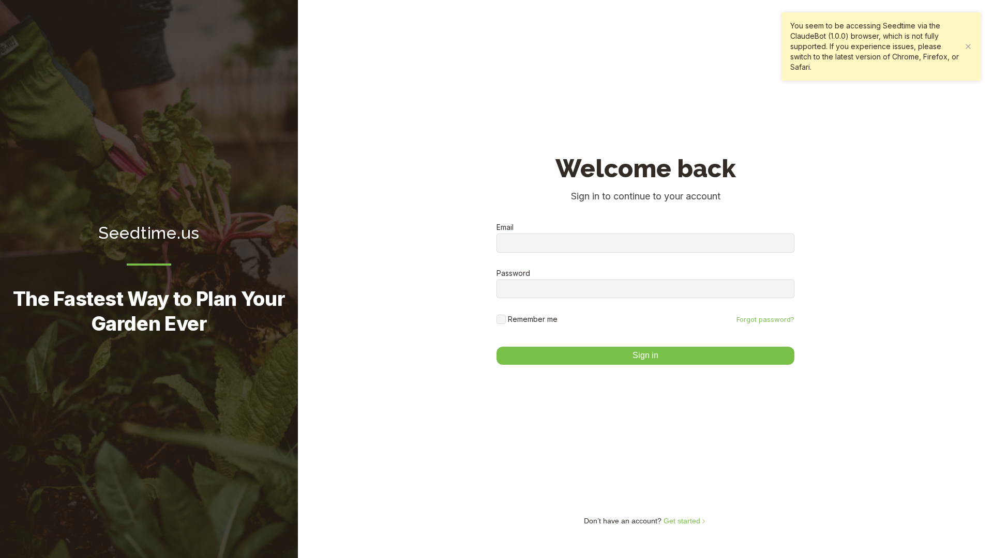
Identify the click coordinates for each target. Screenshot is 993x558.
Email (505, 227)
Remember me (533, 319)
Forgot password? (765, 319)
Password (513, 273)
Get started (683, 521)
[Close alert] (968, 46)
